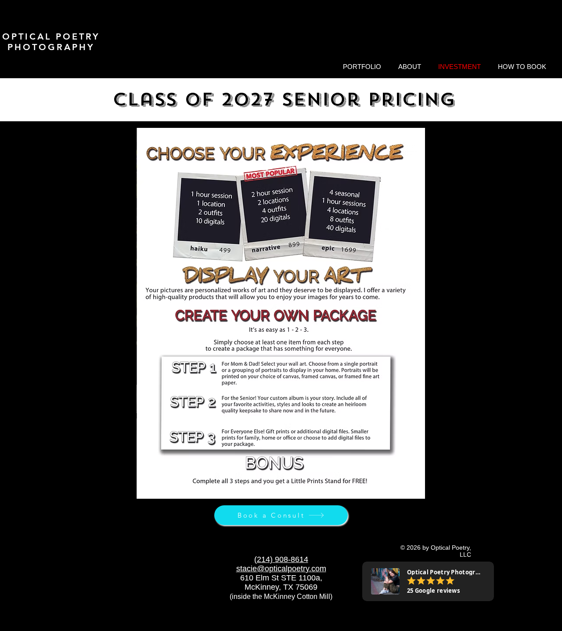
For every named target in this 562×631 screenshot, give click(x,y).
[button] (361, 67)
